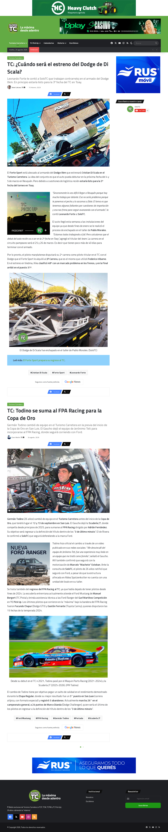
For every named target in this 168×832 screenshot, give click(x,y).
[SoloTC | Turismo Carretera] (23, 28)
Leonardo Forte (78, 372)
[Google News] (72, 382)
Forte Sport (59, 372)
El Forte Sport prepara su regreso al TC (44, 360)
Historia (60, 43)
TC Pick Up (34, 43)
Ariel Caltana (16, 87)
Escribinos (73, 43)
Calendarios (49, 43)
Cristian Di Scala (39, 372)
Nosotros (89, 797)
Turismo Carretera (17, 43)
